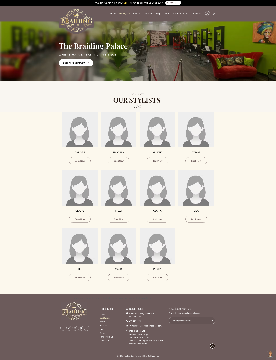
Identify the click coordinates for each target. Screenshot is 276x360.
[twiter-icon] (74, 328)
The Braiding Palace (132, 356)
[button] (137, 13)
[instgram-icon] (68, 328)
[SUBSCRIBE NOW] (212, 321)
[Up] (212, 346)
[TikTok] (86, 328)
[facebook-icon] (62, 328)
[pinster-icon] (80, 328)
